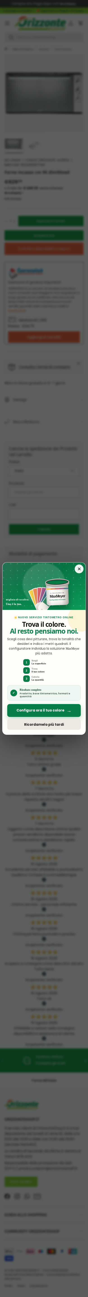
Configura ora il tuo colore (44, 710)
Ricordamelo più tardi (44, 724)
